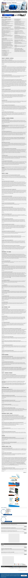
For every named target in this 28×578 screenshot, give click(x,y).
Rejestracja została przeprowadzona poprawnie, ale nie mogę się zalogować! (7, 22)
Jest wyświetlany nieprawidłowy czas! (6, 30)
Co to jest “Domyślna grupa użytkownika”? (19, 24)
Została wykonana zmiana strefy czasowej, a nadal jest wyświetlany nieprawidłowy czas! (8, 31)
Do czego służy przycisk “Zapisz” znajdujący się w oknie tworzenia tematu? (7, 46)
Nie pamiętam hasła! (4, 24)
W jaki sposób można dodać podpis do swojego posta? (7, 41)
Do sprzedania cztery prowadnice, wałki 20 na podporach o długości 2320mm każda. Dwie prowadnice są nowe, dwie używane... (13, 549)
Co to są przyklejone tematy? (5, 54)
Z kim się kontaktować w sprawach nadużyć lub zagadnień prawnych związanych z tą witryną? (19, 50)
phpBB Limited (23, 448)
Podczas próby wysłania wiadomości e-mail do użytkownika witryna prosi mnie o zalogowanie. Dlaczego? (7, 36)
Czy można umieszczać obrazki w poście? (6, 52)
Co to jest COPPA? (4, 20)
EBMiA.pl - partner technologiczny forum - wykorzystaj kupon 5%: (12, 0)
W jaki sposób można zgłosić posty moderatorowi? (7, 45)
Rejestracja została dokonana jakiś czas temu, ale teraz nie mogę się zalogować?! (7, 23)
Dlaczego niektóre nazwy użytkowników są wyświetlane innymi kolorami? (19, 23)
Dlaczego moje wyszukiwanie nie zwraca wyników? (20, 36)
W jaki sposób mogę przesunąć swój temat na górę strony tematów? (7, 48)
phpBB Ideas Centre (15, 454)
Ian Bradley (12, 567)
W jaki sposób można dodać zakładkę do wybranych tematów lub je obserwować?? (20, 42)
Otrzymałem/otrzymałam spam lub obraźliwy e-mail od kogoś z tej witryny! (20, 29)
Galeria (22, 10)
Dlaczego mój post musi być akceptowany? (7, 47)
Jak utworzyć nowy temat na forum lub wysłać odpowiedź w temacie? (7, 39)
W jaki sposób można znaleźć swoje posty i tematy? (20, 38)
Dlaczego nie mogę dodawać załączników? (7, 44)
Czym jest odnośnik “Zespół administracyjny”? (19, 25)
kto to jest (14, 459)
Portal (10, 10)
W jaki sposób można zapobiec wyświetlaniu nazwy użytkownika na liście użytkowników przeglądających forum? (8, 29)
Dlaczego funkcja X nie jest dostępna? (18, 49)
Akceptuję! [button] (24, 575)
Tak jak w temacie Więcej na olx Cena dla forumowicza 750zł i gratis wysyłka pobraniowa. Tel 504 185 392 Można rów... (13, 553)
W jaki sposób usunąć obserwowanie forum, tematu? (20, 43)
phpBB (19, 567)
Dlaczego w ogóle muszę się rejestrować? (6, 19)
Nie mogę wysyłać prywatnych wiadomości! (19, 27)
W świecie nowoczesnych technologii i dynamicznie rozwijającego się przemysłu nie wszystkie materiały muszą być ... (13, 525)
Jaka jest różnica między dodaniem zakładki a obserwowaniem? (19, 41)
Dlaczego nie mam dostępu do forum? (6, 43)
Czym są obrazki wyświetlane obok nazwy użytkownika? (6, 33)
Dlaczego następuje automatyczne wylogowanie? (7, 25)
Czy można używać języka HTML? (5, 51)
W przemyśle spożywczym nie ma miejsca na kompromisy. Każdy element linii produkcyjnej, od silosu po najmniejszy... (13, 532)
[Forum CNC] (4, 3)
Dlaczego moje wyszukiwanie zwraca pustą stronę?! (20, 37)
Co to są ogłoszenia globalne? (5, 53)
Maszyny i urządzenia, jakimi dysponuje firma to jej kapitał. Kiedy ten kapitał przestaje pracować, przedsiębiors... (13, 528)
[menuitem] (10, 11)
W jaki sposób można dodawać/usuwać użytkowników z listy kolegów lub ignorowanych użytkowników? (19, 33)
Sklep (16, 10)
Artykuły (19, 10)
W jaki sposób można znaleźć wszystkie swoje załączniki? (19, 46)
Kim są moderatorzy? (16, 20)
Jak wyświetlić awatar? (4, 34)
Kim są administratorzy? (17, 19)
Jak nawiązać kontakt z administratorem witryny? (20, 51)
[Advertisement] (14, 538)
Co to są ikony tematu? (4, 55)
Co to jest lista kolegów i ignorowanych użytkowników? (18, 31)
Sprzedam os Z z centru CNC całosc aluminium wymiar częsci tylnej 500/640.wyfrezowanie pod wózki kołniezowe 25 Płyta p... (13, 546)
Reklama (25, 10)
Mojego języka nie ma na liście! (5, 32)
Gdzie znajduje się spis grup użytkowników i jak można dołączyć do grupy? (19, 22)
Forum (13, 10)
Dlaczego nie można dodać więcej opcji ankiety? (7, 42)
